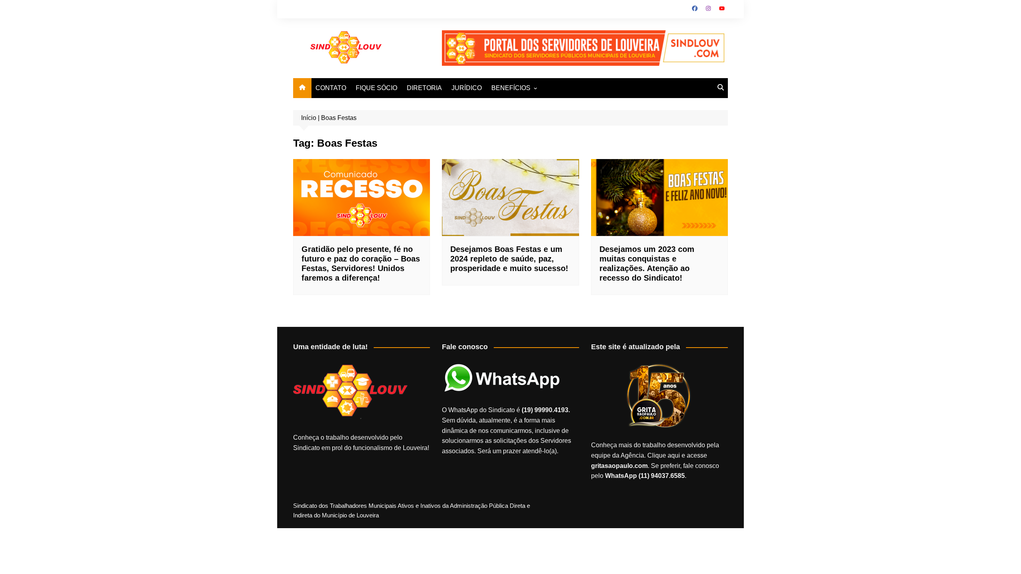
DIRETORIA (424, 88)
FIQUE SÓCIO (376, 88)
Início (308, 117)
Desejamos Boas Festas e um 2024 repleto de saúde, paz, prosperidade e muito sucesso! (509, 259)
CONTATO (330, 88)
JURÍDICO (466, 88)
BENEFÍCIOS (510, 88)
